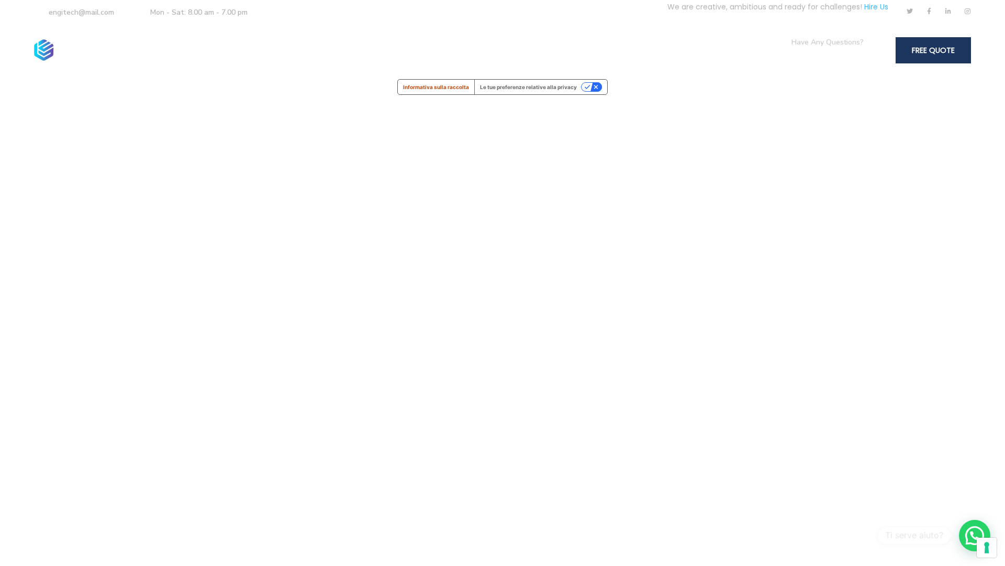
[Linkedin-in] (948, 11)
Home (207, 50)
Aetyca (381, 50)
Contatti (434, 50)
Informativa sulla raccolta (436, 87)
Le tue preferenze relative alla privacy (528, 87)
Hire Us (876, 7)
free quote (933, 50)
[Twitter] (910, 11)
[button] (974, 535)
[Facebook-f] (929, 11)
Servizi (323, 50)
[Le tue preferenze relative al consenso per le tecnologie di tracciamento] (987, 548)
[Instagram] (968, 11)
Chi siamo (261, 50)
